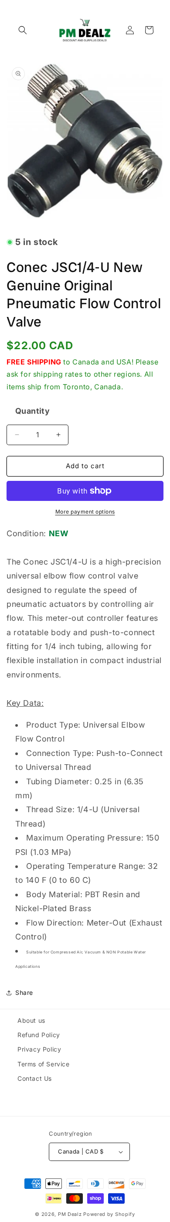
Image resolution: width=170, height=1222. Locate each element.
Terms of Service (43, 1064)
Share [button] (24, 992)
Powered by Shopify (109, 1214)
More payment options (85, 511)
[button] (22, 30)
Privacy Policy (39, 1049)
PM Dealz (70, 1214)
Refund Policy (38, 1034)
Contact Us (34, 1078)
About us (31, 1020)
